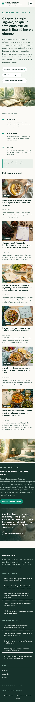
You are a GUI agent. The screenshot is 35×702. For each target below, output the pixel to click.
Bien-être (5, 670)
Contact (17, 698)
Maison (4, 677)
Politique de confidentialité (23, 696)
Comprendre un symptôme (14, 69)
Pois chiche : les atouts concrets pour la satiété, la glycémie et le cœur (18, 612)
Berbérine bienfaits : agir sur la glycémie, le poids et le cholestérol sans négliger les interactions (17, 595)
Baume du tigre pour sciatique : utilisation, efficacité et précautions (17, 650)
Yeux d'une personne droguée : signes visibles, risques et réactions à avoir (18, 634)
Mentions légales (8, 696)
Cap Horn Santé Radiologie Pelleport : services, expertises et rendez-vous (16, 626)
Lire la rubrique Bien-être (14, 533)
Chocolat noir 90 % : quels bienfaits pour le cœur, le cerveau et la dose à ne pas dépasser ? (18, 587)
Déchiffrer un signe (12, 75)
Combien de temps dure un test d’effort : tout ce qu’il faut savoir (18, 642)
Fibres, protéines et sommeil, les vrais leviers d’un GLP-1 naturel (17, 604)
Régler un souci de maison (14, 80)
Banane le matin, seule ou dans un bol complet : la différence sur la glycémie (18, 579)
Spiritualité (5, 674)
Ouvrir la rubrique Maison (11, 501)
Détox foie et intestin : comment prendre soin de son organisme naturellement (18, 657)
